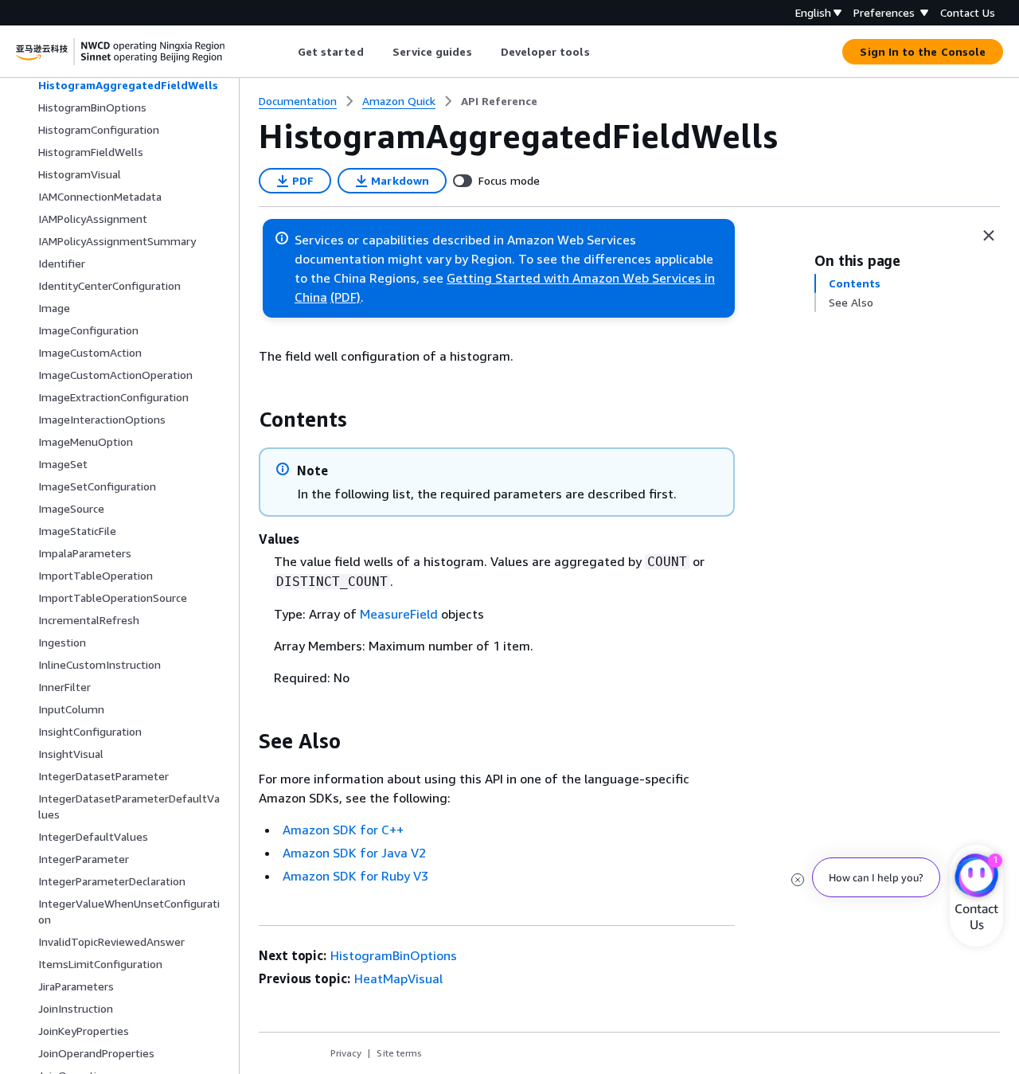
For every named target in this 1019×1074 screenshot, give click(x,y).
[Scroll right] (601, 51)
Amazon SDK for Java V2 (354, 853)
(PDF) (345, 297)
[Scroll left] (285, 51)
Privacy (345, 1053)
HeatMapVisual (398, 978)
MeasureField (399, 614)
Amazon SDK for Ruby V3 (355, 876)
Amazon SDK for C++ (343, 830)
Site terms (399, 1053)
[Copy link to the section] (246, 420)
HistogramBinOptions (393, 955)
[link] (499, 101)
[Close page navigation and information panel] (989, 235)
